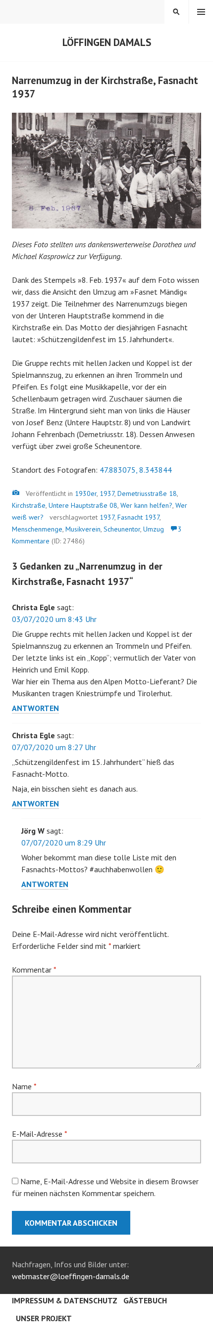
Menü (201, 12)
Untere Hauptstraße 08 (83, 505)
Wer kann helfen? (146, 505)
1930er (86, 493)
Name (24, 1086)
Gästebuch (145, 1300)
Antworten (35, 708)
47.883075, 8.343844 (136, 470)
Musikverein (83, 529)
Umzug (153, 529)
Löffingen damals (106, 42)
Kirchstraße (29, 505)
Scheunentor (122, 529)
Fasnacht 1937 (138, 517)
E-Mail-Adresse (39, 1134)
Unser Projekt (44, 1318)
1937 (107, 493)
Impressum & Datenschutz (64, 1300)
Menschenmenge (37, 529)
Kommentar (34, 970)
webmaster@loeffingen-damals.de (70, 1276)
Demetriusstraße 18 (147, 493)
